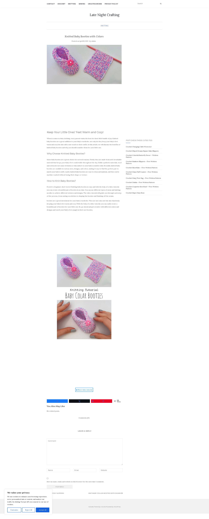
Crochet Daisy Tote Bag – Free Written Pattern (143, 178)
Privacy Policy (111, 4)
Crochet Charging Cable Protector (139, 147)
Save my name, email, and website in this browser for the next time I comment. (75, 482)
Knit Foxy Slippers (56, 493)
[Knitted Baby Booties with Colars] (84, 64)
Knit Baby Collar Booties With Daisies (105, 493)
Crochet (61, 4)
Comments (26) (84, 418)
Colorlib (103, 507)
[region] (28, 502)
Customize (14, 510)
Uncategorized (95, 4)
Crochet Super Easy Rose (135, 193)
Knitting (72, 4)
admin (93, 41)
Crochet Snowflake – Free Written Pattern (141, 168)
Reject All (28, 510)
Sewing (82, 4)
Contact (51, 4)
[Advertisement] (84, 109)
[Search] (160, 3)
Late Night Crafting (104, 14)
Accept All (42, 510)
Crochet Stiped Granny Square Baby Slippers (142, 151)
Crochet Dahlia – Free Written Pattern (140, 182)
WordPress (117, 507)
